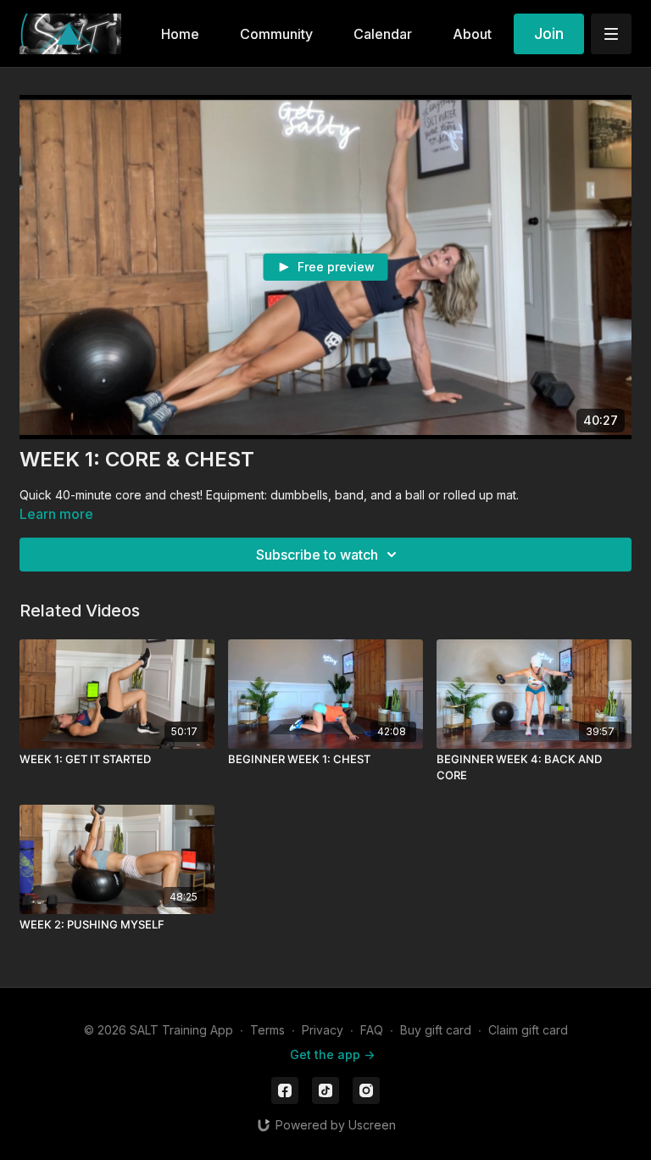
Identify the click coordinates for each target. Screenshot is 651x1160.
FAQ (371, 1030)
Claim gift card (528, 1030)
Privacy (322, 1030)
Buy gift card (435, 1030)
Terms (267, 1030)
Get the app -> (332, 1054)
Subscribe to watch (317, 554)
